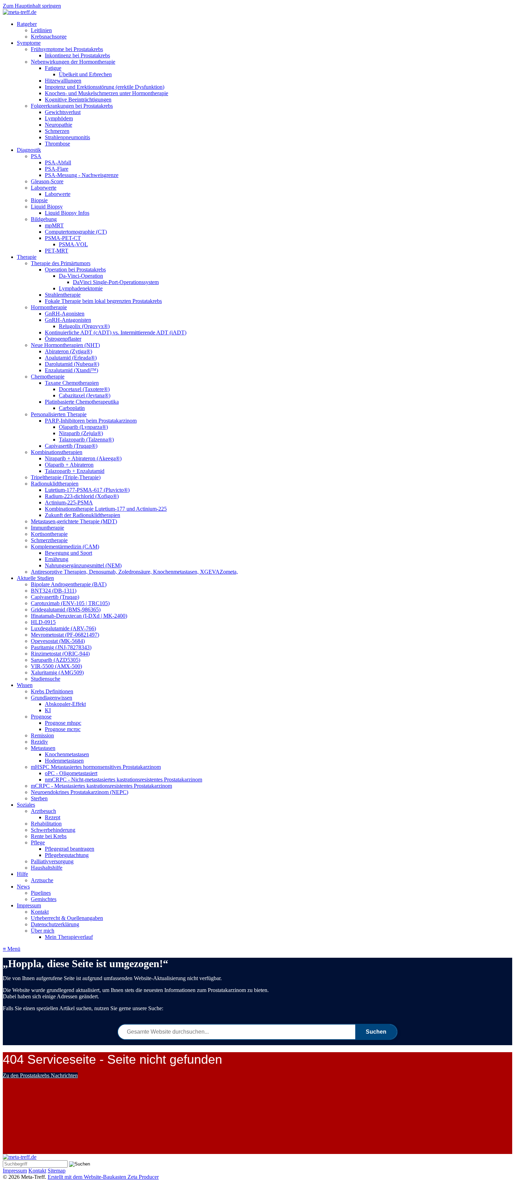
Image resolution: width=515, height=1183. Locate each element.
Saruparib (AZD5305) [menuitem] (55, 660)
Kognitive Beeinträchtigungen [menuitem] (78, 99)
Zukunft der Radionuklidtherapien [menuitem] (82, 515)
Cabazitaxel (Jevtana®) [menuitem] (84, 395)
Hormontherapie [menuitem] (49, 307)
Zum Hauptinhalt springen (32, 6)
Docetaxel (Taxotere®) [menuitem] (84, 389)
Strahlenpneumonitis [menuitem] (67, 137)
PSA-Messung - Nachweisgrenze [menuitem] (81, 175)
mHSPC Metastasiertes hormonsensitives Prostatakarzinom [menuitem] (96, 767)
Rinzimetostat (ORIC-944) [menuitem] (60, 654)
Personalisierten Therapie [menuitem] (59, 414)
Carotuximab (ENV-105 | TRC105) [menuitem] (70, 603)
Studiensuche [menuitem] (45, 679)
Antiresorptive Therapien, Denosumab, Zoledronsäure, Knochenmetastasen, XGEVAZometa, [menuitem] (134, 572)
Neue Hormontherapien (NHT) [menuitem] (65, 345)
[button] (40, 1075)
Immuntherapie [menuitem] (47, 528)
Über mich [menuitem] (42, 931)
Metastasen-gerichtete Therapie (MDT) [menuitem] (74, 521)
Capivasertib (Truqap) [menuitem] (55, 597)
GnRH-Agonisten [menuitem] (64, 314)
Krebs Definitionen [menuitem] (52, 691)
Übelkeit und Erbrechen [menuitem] (85, 74)
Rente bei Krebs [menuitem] (49, 836)
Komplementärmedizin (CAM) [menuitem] (65, 547)
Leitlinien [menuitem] (41, 30)
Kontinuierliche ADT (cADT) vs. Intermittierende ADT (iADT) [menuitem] (115, 332)
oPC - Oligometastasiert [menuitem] (71, 773)
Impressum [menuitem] (29, 905)
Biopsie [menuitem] (39, 200)
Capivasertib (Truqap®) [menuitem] (71, 446)
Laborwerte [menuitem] (43, 188)
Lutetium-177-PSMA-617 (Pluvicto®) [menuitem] (87, 490)
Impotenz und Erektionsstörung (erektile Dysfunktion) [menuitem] (104, 87)
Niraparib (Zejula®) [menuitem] (81, 433)
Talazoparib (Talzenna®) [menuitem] (86, 439)
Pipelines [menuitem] (41, 893)
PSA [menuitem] (36, 156)
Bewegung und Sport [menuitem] (68, 553)
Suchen (376, 1032)
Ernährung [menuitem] (56, 559)
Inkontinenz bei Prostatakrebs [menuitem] (77, 55)
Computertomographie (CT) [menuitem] (76, 232)
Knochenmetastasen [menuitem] (67, 754)
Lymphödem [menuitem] (59, 118)
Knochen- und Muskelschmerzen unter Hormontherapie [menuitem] (106, 93)
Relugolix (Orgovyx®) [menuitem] (84, 326)
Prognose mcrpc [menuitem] (63, 729)
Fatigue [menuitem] (53, 68)
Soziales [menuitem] (26, 805)
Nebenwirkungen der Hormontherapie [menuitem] (73, 62)
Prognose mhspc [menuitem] (63, 723)
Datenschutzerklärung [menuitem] (55, 924)
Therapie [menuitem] (26, 257)
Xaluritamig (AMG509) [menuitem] (57, 672)
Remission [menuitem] (42, 735)
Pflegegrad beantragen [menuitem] (69, 849)
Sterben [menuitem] (39, 798)
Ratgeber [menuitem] (27, 24)
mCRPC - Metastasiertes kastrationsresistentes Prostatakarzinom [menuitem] (101, 786)
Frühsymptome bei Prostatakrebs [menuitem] (67, 49)
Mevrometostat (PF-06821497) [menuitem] (65, 635)
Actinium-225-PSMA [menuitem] (69, 502)
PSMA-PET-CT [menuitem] (63, 238)
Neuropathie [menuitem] (58, 125)
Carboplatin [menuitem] (72, 408)
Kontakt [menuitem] (40, 912)
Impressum (15, 1171)
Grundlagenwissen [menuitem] (51, 698)
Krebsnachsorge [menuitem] (49, 37)
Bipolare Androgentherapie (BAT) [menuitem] (69, 584)
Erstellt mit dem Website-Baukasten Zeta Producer (103, 1177)
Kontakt (37, 1171)
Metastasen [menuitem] (43, 748)
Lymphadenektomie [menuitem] (81, 288)
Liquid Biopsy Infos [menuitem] (67, 213)
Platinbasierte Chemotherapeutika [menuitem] (82, 402)
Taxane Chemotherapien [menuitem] (72, 383)
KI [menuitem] (48, 710)
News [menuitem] (23, 887)
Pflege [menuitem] (38, 842)
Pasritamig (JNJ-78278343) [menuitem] (61, 647)
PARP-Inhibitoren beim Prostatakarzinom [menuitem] (91, 421)
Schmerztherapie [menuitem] (49, 540)
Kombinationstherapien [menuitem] (56, 452)
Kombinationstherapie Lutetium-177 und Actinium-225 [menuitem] (106, 509)
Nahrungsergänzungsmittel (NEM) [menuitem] (83, 565)
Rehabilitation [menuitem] (46, 824)
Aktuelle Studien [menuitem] (35, 578)
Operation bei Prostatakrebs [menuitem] (75, 269)
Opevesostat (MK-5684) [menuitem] (58, 641)
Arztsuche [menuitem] (42, 880)
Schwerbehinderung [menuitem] (53, 830)
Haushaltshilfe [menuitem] (46, 868)
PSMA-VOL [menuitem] (73, 244)
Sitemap (57, 1171)
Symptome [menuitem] (29, 43)
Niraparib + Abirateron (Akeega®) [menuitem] (83, 458)
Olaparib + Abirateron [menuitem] (69, 465)
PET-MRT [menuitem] (56, 251)
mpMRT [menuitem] (54, 225)
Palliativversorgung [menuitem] (52, 861)
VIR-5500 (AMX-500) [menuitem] (56, 666)
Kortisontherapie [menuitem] (49, 534)
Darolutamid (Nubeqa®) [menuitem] (72, 364)
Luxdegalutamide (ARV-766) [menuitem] (63, 628)
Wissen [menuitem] (25, 685)
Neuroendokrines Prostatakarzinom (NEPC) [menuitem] (79, 792)
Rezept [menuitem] (52, 817)
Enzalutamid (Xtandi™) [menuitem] (71, 370)
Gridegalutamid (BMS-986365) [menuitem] (66, 609)
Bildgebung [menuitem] (44, 219)
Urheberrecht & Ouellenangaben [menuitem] (67, 918)
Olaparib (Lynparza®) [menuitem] (83, 427)
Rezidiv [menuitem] (39, 742)
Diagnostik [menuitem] (29, 150)
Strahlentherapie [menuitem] (63, 295)
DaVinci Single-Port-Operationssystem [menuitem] (116, 282)
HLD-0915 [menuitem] (43, 622)
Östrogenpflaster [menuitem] (63, 339)
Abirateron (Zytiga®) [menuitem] (68, 351)
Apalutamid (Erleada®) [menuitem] (71, 358)
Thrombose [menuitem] (57, 144)
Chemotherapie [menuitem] (47, 377)
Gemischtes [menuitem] (43, 899)
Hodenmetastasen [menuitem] (64, 761)
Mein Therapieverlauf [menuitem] (69, 937)
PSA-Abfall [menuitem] (58, 162)
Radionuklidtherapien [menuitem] (54, 484)
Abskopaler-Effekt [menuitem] (65, 704)
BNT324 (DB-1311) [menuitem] (53, 591)
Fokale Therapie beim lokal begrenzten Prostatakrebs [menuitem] (103, 301)
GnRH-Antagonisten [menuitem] (68, 320)
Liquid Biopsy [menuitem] (47, 207)
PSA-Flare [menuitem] (56, 169)
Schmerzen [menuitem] (57, 131)
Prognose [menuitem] (41, 717)
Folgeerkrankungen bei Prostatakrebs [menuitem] (72, 106)
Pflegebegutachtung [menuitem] (67, 855)
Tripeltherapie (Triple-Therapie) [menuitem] (66, 477)
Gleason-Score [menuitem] (47, 181)
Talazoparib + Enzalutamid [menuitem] (74, 471)
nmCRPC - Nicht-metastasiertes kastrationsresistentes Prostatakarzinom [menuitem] (123, 779)
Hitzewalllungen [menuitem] (63, 81)
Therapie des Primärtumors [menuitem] (60, 263)
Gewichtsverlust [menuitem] (63, 112)
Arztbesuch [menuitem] (43, 811)
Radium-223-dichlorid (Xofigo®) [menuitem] (82, 496)
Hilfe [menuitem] (22, 874)
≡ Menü (11, 949)
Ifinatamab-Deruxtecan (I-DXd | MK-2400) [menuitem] (79, 616)
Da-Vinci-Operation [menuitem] (81, 276)
